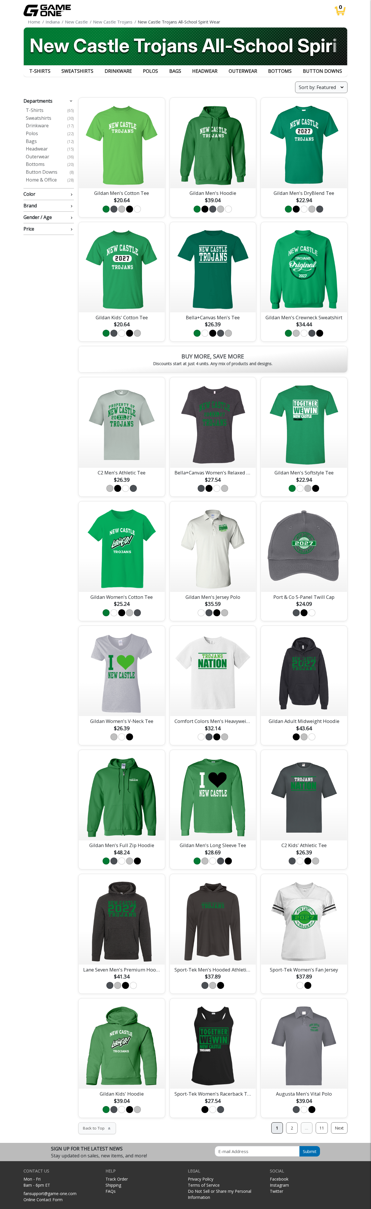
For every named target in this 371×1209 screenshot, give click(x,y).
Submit (310, 1151)
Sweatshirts (77, 71)
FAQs (111, 1191)
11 (321, 1128)
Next (339, 1128)
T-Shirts (39, 71)
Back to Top (97, 1128)
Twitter (276, 1191)
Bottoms (280, 71)
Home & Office (50, 180)
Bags (175, 71)
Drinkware (118, 71)
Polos (150, 71)
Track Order (117, 1179)
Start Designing (121, 177)
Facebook (279, 1179)
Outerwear (243, 71)
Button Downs (322, 71)
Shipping (113, 1185)
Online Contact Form (43, 1199)
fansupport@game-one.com (50, 1193)
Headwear (204, 71)
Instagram (279, 1185)
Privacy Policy (200, 1179)
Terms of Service (204, 1185)
